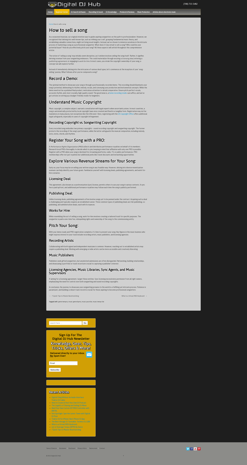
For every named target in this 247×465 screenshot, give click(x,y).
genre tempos (63, 302)
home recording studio (118, 93)
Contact (102, 448)
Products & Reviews (127, 12)
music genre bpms (74, 302)
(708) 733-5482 (190, 4)
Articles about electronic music (164, 12)
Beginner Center (62, 12)
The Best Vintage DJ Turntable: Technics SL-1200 (71, 422)
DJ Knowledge (111, 12)
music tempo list (98, 302)
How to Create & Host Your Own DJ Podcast (69, 403)
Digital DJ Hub (56, 456)
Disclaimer (62, 448)
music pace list (87, 302)
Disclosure (72, 448)
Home (50, 12)
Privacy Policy (82, 448)
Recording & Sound (96, 12)
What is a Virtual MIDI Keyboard (133, 296)
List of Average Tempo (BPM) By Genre (67, 427)
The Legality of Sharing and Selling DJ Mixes (69, 405)
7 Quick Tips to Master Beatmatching (65, 296)
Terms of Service (51, 448)
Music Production (143, 12)
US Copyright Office (126, 114)
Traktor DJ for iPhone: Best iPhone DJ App (68, 419)
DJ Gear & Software (78, 12)
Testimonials (93, 448)
